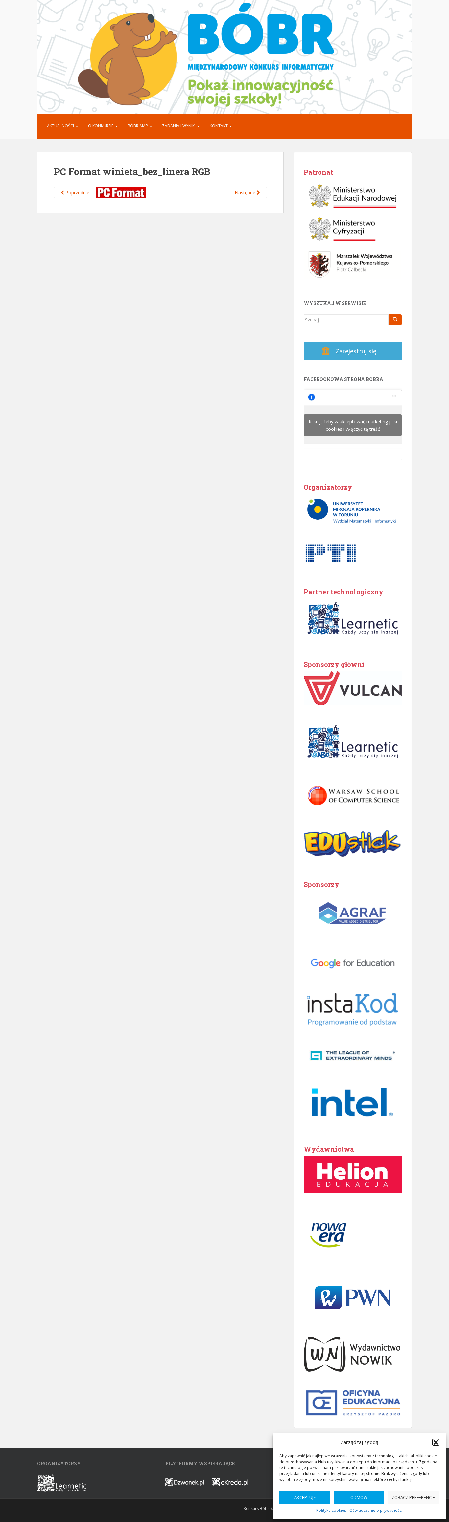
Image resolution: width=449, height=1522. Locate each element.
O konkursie (101, 126)
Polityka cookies (331, 1510)
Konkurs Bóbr (256, 1508)
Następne (246, 192)
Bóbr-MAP (138, 126)
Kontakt (219, 126)
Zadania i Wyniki (179, 126)
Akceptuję (305, 1497)
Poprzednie (76, 192)
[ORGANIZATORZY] (61, 1482)
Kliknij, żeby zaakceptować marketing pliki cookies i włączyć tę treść (353, 425)
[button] (436, 1442)
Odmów (358, 1497)
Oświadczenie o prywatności (376, 1510)
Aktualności (61, 126)
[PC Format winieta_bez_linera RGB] (121, 192)
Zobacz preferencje (413, 1497)
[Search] (395, 319)
